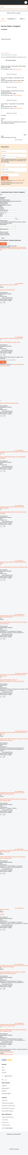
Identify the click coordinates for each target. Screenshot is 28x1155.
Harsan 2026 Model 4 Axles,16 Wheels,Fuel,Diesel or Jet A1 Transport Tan (12, 680)
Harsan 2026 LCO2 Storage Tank (9, 403)
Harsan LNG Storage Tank (7, 289)
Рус (6, 1079)
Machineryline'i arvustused (8, 1108)
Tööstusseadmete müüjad (6, 1054)
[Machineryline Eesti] (10, 2)
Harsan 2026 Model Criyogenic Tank (10, 342)
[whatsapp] (5, 71)
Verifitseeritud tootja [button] (6, 39)
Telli (3, 362)
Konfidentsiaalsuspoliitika (8, 1103)
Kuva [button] (11, 69)
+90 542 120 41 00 (17, 108)
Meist (3, 1067)
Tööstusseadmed (9, 1051)
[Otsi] (25, 7)
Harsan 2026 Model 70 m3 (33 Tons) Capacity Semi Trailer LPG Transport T (13, 972)
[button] (26, 2)
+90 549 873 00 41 (17, 82)
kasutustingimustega (6, 181)
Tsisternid (2, 1051)
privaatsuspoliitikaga (18, 180)
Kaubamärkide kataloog (7, 1110)
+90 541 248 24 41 (17, 95)
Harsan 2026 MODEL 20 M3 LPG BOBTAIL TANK (13, 567)
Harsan (2, 914)
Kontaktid (4, 1072)
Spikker (3, 1070)
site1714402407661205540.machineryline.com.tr (14, 57)
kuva (3, 238)
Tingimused (4, 1100)
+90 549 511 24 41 (17, 69)
